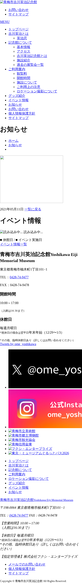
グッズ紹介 (16, 95)
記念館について (20, 42)
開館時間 (23, 78)
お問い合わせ (18, 10)
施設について (27, 82)
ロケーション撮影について (37, 91)
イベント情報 (18, 100)
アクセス (23, 51)
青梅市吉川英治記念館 (36, 500)
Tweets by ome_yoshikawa (18, 344)
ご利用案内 (16, 69)
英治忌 (22, 38)
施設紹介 (23, 60)
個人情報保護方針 (21, 113)
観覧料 (22, 73)
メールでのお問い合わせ (26, 564)
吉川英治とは (18, 33)
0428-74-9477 (19, 277)
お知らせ (15, 104)
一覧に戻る (32, 209)
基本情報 (23, 47)
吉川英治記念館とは (32, 56)
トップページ (18, 29)
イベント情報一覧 (13, 244)
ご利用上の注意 (28, 87)
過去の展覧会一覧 (30, 64)
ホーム (13, 140)
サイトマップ (18, 14)
